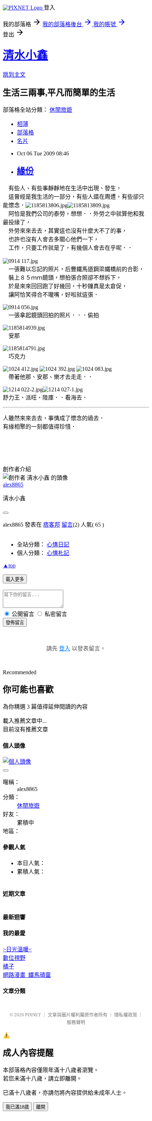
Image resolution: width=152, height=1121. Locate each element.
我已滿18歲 (17, 1107)
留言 (67, 525)
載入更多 (15, 579)
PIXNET (33, 1014)
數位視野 (14, 958)
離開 (40, 1107)
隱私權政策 (125, 1014)
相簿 (22, 124)
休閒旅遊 (60, 110)
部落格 (25, 133)
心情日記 (58, 545)
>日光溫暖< (17, 949)
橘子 (8, 966)
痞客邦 (51, 525)
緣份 (25, 171)
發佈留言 (15, 622)
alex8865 (13, 485)
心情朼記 (58, 553)
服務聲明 (76, 1022)
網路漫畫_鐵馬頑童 (27, 975)
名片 (22, 141)
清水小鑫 (25, 55)
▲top (9, 565)
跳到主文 (14, 75)
